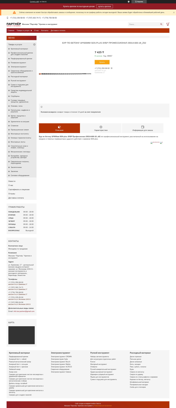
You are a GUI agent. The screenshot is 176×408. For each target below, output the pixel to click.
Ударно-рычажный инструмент (101, 372)
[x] (161, 142)
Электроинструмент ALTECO (61, 367)
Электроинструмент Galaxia (61, 372)
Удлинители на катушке (20, 121)
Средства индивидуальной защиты (21, 91)
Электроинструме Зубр (59, 359)
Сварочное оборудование (60, 369)
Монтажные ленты (18, 142)
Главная (11, 30)
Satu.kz (98, 403)
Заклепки (14, 171)
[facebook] (155, 142)
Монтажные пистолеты (20, 134)
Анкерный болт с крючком (18, 367)
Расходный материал (19, 76)
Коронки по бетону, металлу (140, 379)
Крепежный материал (19, 49)
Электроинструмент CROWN (61, 356)
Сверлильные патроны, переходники (20, 162)
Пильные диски (135, 359)
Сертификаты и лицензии (18, 189)
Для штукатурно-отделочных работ (103, 359)
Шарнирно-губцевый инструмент (102, 374)
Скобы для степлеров (138, 387)
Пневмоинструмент (18, 63)
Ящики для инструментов (99, 377)
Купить (102, 62)
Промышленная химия (20, 130)
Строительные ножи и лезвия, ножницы (19, 147)
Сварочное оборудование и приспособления (22, 71)
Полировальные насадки (139, 384)
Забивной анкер (14, 369)
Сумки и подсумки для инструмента (19, 85)
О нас (36, 30)
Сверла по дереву (136, 374)
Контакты (44, 30)
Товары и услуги (23, 30)
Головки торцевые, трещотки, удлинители (19, 101)
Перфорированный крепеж (21, 59)
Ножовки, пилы (17, 106)
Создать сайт (34, 2)
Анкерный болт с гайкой (17, 359)
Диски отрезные (135, 356)
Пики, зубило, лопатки (138, 367)
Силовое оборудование (20, 175)
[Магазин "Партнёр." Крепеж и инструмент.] (14, 24)
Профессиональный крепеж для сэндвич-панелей (22, 53)
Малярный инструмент (98, 364)
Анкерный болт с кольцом (18, 364)
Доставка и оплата (58, 30)
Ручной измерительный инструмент (103, 369)
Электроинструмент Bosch (60, 362)
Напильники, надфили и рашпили (20, 111)
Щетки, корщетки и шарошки (18, 116)
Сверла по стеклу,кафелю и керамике (144, 377)
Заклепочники (16, 167)
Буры (132, 369)
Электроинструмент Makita (60, 364)
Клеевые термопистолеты (21, 138)
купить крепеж (104, 6)
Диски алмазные (136, 362)
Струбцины (15, 96)
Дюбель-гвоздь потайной (18, 383)
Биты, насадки (135, 364)
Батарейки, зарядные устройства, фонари (19, 156)
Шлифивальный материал (139, 382)
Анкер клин (13, 372)
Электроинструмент (18, 67)
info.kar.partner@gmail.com (24, 311)
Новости (11, 181)
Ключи (92, 362)
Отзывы (11, 194)
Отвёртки (93, 367)
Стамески (14, 126)
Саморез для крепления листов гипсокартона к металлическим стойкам (26, 380)
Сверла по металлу (137, 372)
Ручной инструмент (18, 81)
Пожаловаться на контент (103, 406)
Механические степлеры (20, 152)
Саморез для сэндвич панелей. (20, 395)
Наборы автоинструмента (99, 356)
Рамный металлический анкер (20, 362)
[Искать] (161, 24)
